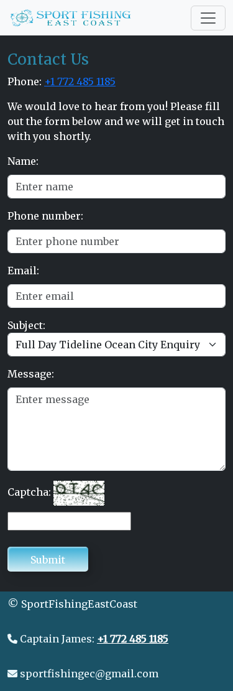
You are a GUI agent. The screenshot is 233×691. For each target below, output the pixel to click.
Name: (23, 161)
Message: (30, 374)
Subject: (26, 325)
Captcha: (29, 492)
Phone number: (45, 216)
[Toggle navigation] (208, 18)
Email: (23, 270)
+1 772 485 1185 (80, 81)
